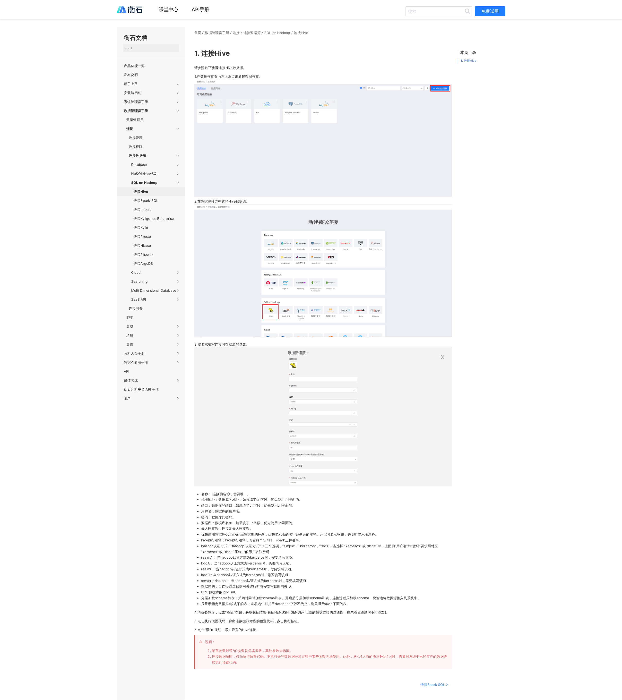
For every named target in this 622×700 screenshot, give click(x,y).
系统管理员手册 (136, 102)
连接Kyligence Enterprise (154, 218)
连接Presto (142, 236)
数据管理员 (135, 120)
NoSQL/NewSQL (144, 173)
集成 (129, 326)
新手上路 (131, 84)
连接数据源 (137, 156)
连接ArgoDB (143, 263)
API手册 (200, 9)
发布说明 (131, 75)
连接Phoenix (144, 254)
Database (139, 164)
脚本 (129, 317)
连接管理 (136, 138)
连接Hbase (142, 245)
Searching (139, 281)
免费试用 (490, 11)
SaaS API (138, 299)
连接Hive (468, 60)
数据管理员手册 (136, 111)
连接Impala (143, 209)
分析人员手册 (134, 353)
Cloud (136, 272)
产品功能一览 (134, 66)
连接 (129, 129)
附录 (127, 398)
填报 (129, 335)
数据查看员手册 (136, 362)
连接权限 (136, 147)
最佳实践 (131, 380)
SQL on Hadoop (144, 182)
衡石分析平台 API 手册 (141, 389)
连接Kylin (141, 227)
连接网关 (136, 308)
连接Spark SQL (146, 200)
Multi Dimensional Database (153, 290)
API (127, 371)
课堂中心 (169, 9)
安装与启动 (132, 93)
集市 (129, 344)
